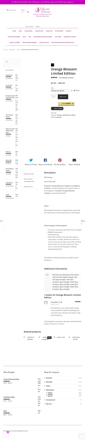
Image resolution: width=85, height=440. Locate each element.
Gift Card (58, 36)
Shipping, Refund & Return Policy (63, 42)
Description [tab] (29, 174)
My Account (59, 31)
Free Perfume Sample (29, 42)
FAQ (30, 36)
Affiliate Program (14, 36)
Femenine (49, 378)
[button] (66, 104)
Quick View (30, 344)
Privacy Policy (44, 42)
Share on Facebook (45, 164)
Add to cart (63, 97)
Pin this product (60, 164)
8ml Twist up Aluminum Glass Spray (65, 275)
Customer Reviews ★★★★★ (43, 36)
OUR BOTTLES (39, 31)
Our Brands (29, 31)
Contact (68, 31)
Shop (20, 31)
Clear (78, 90)
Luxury (50, 392)
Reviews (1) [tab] (28, 186)
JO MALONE (58, 117)
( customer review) (66, 77)
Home (14, 31)
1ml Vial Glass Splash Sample (63, 277)
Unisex (73, 115)
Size (52, 88)
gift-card (48, 404)
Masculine (49, 382)
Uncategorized (50, 400)
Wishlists (49, 31)
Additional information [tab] (29, 180)
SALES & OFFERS (15, 42)
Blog (24, 36)
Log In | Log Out (29, 26)
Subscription (12, 49)
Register (38, 26)
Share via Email (74, 164)
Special (18, 49)
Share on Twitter (31, 164)
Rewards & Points (70, 36)
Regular (50, 394)
